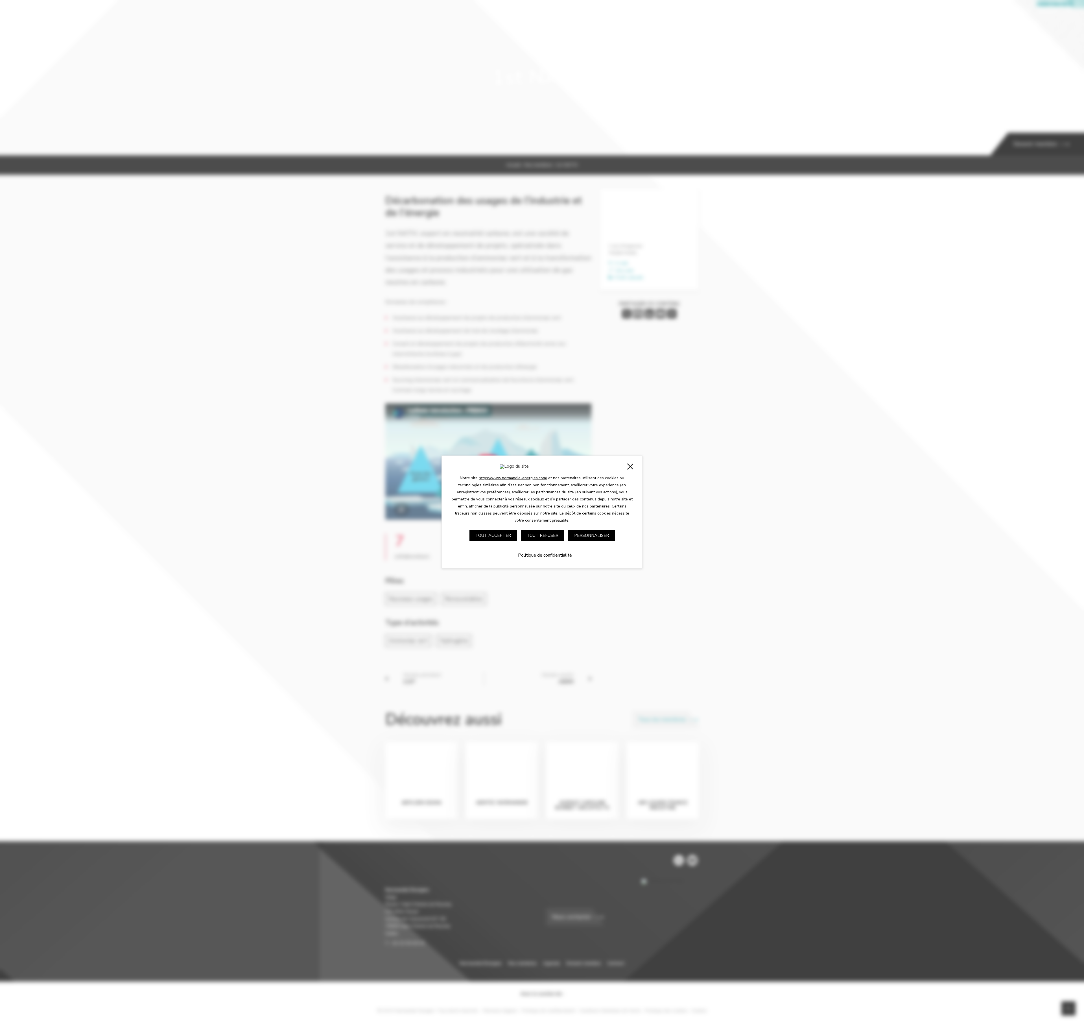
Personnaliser (591, 535)
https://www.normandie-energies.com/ (513, 478)
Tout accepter (493, 535)
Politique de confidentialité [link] (545, 555)
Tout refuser (542, 535)
